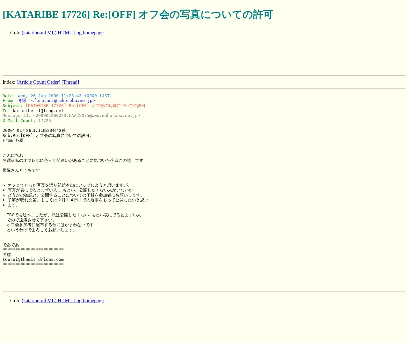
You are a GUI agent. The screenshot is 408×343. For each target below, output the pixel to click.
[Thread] (70, 82)
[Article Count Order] (38, 82)
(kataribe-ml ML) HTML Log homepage (63, 32)
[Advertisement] (119, 56)
